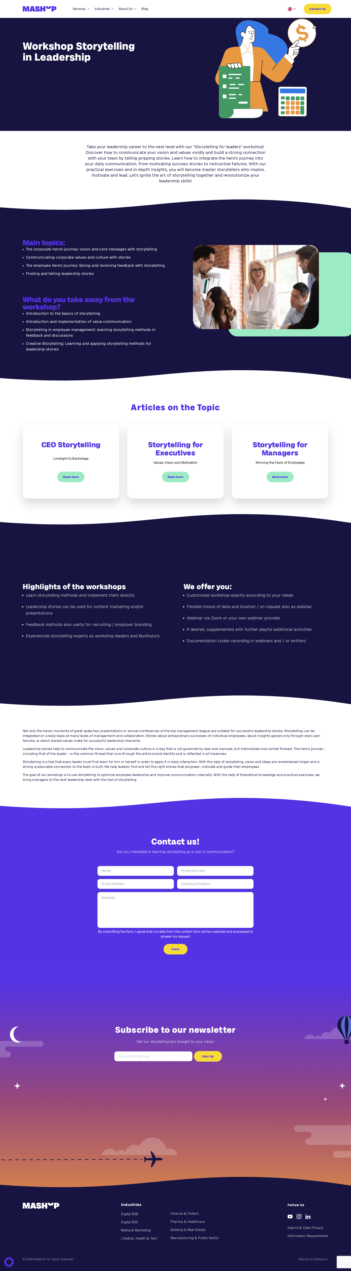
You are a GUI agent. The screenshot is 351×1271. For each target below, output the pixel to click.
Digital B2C (129, 1222)
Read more (71, 477)
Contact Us (317, 9)
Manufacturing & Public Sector (195, 1238)
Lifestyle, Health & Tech (139, 1238)
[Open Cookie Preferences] (9, 1262)
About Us (125, 9)
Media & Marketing (136, 1230)
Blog (144, 9)
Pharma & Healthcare (188, 1221)
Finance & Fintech (185, 1213)
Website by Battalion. (313, 1259)
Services (79, 9)
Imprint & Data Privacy (305, 1228)
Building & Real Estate (188, 1230)
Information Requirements (308, 1236)
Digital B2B (129, 1214)
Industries (102, 9)
